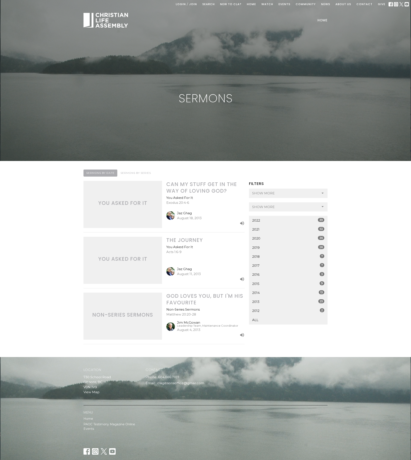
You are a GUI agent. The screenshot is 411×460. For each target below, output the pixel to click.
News (325, 4)
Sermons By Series (136, 172)
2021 (287, 229)
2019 (287, 247)
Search (208, 4)
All (255, 320)
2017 (287, 265)
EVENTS (284, 4)
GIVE (381, 4)
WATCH (267, 4)
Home (322, 20)
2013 (287, 301)
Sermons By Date (100, 172)
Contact (364, 4)
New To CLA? (230, 4)
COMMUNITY (306, 4)
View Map (91, 392)
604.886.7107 (168, 377)
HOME (251, 4)
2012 (287, 310)
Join (193, 4)
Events (88, 429)
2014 (287, 292)
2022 (287, 220)
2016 (287, 274)
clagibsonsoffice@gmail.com (180, 383)
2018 (287, 256)
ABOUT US (343, 4)
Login (181, 4)
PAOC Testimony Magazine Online (109, 424)
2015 (287, 283)
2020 (287, 238)
